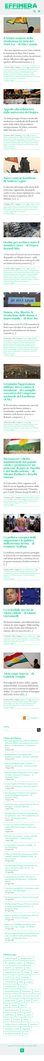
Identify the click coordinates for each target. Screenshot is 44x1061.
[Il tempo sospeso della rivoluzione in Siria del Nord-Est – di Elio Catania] (22, 25)
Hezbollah (26, 73)
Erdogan (18, 426)
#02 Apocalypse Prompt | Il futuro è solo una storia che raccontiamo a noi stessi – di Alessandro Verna (21, 906)
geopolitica (15, 73)
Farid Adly (16, 272)
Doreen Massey (12, 701)
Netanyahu (32, 276)
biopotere (8, 967)
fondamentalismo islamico (27, 272)
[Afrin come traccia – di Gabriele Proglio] (22, 660)
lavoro (35, 1000)
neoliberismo (9, 1014)
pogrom (11, 277)
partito (35, 207)
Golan (20, 274)
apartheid (6, 270)
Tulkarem (35, 279)
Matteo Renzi (36, 573)
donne (32, 340)
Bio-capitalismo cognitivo (14, 962)
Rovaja (6, 142)
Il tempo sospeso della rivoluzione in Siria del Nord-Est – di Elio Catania (20, 41)
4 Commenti (24, 281)
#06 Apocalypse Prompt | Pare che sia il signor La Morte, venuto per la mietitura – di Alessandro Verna (22, 774)
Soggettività (23, 699)
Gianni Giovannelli (29, 638)
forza (9, 73)
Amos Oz (32, 268)
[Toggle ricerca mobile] (34, 11)
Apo (14, 206)
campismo (6, 69)
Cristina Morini (10, 981)
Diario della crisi (30, 497)
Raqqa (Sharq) (21, 141)
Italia (37, 638)
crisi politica (15, 638)
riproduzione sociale (12, 1028)
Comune (27, 972)
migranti (6, 575)
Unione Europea (14, 503)
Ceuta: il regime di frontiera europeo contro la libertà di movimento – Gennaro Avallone (21, 784)
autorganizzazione (13, 137)
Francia (36, 991)
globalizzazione (10, 1000)
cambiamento (20, 206)
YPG (36, 144)
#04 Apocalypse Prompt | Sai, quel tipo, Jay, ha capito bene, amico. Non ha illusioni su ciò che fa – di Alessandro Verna (22, 815)
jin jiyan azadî (24, 344)
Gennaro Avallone (18, 571)
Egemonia (26, 71)
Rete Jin (20, 349)
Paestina (6, 277)
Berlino (10, 340)
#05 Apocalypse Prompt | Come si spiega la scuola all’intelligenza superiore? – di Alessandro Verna (21, 795)
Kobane (6, 141)
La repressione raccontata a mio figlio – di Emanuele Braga (20, 846)
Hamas (29, 274)
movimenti (29, 207)
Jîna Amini (32, 344)
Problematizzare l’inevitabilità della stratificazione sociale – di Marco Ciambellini (22, 755)
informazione (7, 276)
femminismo (21, 342)
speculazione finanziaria (13, 1033)
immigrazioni (7, 573)
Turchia (6, 78)
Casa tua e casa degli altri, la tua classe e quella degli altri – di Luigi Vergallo (22, 889)
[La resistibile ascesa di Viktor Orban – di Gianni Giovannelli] (22, 596)
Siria (16, 76)
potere (36, 347)
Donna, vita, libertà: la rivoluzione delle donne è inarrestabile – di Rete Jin (20, 315)
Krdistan (32, 426)
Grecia (34, 571)
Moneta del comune (12, 1010)
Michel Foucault (20, 703)
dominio (10, 71)
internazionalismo (30, 139)
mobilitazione (13, 141)
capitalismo (13, 69)
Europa (6, 73)
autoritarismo (7, 638)
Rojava (13, 76)
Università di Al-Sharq (14, 144)
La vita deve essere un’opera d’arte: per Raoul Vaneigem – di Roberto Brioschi (22, 805)
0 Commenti (21, 78)
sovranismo (31, 639)
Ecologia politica (11, 986)
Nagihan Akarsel (8, 347)
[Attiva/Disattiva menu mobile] (39, 11)
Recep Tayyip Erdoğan (10, 349)
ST (35, 1045)
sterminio (13, 279)
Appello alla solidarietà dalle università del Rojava (21, 110)
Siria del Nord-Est (24, 76)
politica (29, 1014)
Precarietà (16, 1019)
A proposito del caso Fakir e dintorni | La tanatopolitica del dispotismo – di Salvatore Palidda (21, 879)
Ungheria (6, 641)
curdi (36, 69)
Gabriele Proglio (32, 701)
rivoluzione (7, 76)
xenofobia (12, 641)
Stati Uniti (33, 76)
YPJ (5, 146)
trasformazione (33, 209)
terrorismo (29, 279)
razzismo (32, 74)
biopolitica (30, 962)
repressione (30, 141)
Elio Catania (33, 71)
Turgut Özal (12, 211)
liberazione (7, 74)
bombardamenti (18, 340)
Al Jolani (32, 135)
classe (28, 967)
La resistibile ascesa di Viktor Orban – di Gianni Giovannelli (20, 613)
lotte (6, 1005)
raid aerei (21, 277)
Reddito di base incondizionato (16, 1024)
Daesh (5, 71)
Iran (15, 344)
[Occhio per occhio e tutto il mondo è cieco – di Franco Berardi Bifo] (22, 229)
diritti (36, 270)
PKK (5, 209)
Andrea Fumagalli (11, 958)
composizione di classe (13, 972)
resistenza (36, 141)
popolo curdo (11, 209)
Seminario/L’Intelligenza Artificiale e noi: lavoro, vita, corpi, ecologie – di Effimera (20, 925)
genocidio (15, 274)
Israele (32, 73)
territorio (22, 279)
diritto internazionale (10, 426)
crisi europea (25, 977)
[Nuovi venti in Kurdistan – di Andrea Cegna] (22, 165)
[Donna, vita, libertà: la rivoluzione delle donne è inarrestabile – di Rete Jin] (22, 299)
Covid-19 (8, 977)
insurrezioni (15, 207)
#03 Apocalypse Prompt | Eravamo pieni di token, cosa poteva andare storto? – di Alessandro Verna (21, 867)
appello (25, 499)
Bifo (17, 270)
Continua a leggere (9, 80)
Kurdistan (23, 207)
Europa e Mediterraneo (27, 569)
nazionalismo (7, 639)
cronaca (25, 270)
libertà (23, 276)
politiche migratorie (22, 639)
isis (18, 344)
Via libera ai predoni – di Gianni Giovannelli (21, 897)
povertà (7, 1019)
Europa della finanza (12, 991)
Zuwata (16, 281)
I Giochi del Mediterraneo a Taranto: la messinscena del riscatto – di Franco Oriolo (21, 764)
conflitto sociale (29, 69)
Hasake (14, 139)
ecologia (29, 981)
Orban (14, 639)
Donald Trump (18, 71)
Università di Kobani (28, 144)
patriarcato (27, 347)
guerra (21, 73)
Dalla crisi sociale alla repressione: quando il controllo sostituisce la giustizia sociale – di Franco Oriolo (21, 856)
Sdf (9, 142)
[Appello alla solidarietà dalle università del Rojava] (22, 96)
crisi (24, 340)
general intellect (16, 995)
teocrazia (9, 351)
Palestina (26, 74)
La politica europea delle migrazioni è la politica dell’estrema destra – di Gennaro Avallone (20, 541)
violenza (14, 78)
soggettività (26, 1028)
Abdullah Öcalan (34, 67)
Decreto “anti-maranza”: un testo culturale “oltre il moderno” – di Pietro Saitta (21, 836)
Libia (20, 573)
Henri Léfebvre (8, 703)
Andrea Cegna (8, 206)
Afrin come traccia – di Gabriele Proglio (19, 674)
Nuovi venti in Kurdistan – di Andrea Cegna (21, 179)
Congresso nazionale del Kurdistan (24, 424)
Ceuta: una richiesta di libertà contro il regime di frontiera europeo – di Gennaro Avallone (20, 826)
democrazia (34, 499)
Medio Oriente (30, 346)
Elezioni (10, 342)
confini (6, 571)
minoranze (13, 74)
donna (28, 340)
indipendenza (7, 207)
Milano (22, 1005)
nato (15, 347)
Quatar (16, 277)
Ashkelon (12, 270)
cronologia (31, 270)
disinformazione (8, 272)
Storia (38, 76)
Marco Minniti (27, 573)
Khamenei (7, 346)
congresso (27, 206)
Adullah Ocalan (17, 499)
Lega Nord (15, 573)
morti (27, 276)
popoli (29, 501)
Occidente (20, 74)
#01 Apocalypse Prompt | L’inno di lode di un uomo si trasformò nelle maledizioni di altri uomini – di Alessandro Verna (22, 935)
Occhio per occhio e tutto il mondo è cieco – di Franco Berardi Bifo (21, 245)
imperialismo (21, 139)
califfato (21, 137)
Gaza (9, 274)
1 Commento (11, 353)
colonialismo (20, 69)
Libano (18, 276)
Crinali (23, 67)
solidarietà (14, 142)
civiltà (21, 270)
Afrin (33, 699)
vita (32, 351)
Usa (10, 78)
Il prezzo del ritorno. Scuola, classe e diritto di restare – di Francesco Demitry (22, 916)
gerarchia (28, 342)
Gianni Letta (28, 571)
